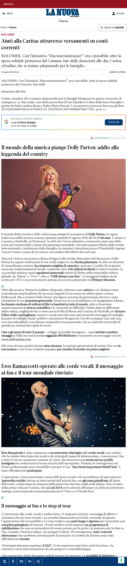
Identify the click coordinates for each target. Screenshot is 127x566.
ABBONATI (8, 4)
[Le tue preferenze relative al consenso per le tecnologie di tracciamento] (121, 560)
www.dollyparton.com (16, 339)
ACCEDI (120, 14)
